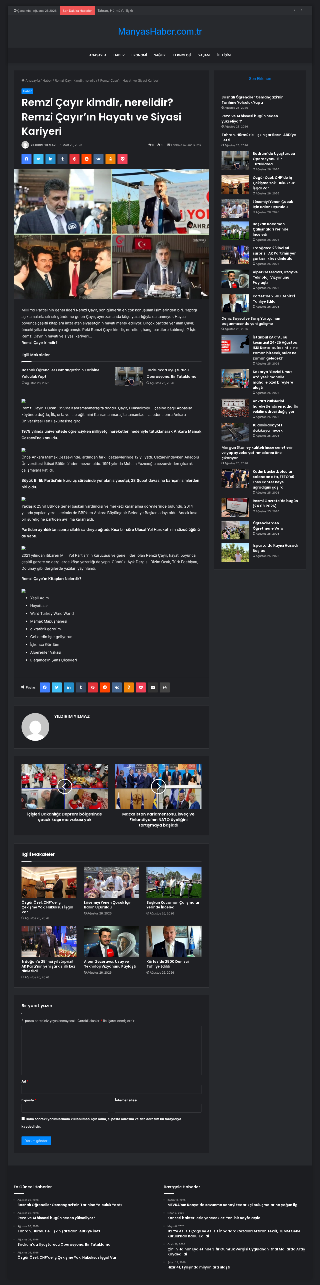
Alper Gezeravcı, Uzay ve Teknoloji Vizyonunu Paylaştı (110, 964)
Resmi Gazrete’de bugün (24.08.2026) (275, 503)
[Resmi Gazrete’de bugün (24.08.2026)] (235, 507)
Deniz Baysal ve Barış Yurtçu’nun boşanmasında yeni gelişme (251, 321)
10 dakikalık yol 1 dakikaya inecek (267, 428)
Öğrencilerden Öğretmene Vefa (268, 526)
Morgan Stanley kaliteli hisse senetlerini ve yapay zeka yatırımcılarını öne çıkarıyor (258, 452)
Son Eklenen (260, 78)
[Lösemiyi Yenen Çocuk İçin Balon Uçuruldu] (111, 882)
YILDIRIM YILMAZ (43, 145)
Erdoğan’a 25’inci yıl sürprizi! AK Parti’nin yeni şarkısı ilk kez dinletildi (48, 966)
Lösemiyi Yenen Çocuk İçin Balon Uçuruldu (108, 905)
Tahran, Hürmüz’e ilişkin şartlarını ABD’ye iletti (133, 11)
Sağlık (160, 55)
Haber (119, 55)
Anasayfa (97, 55)
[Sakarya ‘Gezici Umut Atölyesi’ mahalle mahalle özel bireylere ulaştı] (235, 378)
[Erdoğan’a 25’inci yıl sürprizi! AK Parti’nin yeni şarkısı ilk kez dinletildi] (49, 941)
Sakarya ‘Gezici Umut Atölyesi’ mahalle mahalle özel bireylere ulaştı (273, 379)
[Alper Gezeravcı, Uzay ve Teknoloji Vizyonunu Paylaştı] (111, 941)
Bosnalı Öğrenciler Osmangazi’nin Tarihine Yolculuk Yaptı (253, 100)
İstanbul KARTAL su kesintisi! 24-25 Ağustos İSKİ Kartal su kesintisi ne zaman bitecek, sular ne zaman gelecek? (275, 348)
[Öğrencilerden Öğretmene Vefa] (235, 530)
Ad (25, 1081)
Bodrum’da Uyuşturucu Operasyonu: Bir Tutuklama (274, 159)
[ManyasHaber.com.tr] (160, 31)
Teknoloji (182, 55)
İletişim (224, 55)
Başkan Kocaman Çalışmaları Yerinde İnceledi (173, 905)
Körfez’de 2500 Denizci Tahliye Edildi (167, 964)
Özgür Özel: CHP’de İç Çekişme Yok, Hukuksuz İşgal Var (47, 907)
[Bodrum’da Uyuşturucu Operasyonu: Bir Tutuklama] (129, 376)
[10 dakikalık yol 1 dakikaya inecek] (235, 432)
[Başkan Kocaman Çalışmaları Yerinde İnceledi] (174, 882)
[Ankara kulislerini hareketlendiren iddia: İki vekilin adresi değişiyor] (235, 408)
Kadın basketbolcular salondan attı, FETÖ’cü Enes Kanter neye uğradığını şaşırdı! (273, 479)
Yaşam (204, 55)
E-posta (29, 1100)
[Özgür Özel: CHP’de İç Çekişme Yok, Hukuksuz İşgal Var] (49, 882)
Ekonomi (139, 55)
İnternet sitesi (126, 1100)
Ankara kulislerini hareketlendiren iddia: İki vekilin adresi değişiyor (275, 406)
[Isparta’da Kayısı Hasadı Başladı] (235, 552)
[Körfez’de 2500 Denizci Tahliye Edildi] (174, 941)
